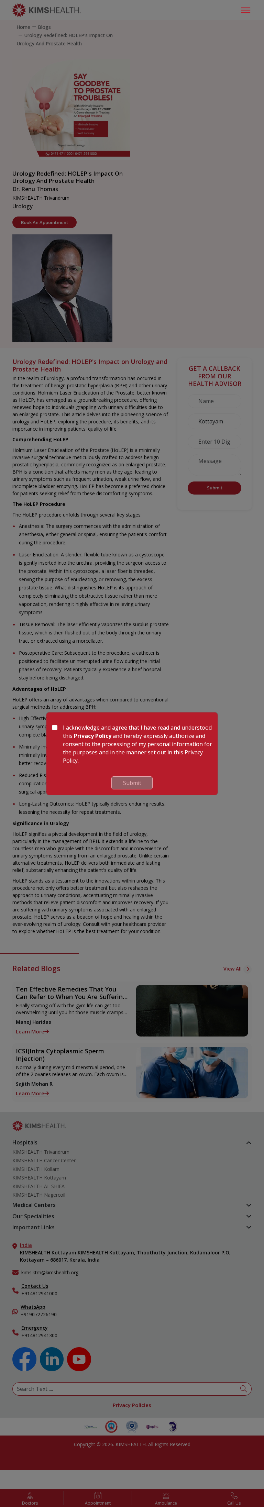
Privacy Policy (92, 736)
